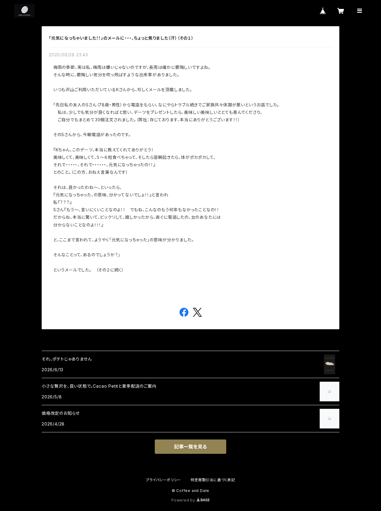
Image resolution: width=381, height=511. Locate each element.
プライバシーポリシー (163, 480)
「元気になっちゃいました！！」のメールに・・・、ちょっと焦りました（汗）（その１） (121, 38)
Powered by (183, 500)
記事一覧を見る (190, 447)
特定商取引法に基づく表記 (212, 480)
